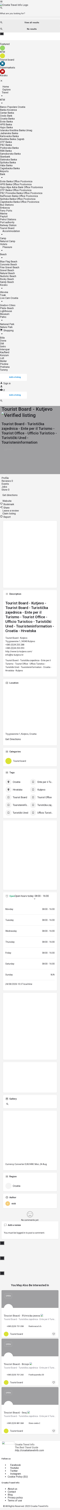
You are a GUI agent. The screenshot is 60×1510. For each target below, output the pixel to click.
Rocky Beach (7, 279)
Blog (10, 1494)
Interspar (5, 349)
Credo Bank (6, 115)
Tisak (3, 295)
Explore (6, 89)
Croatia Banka (7, 118)
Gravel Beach (7, 270)
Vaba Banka (6, 165)
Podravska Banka (9, 147)
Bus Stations (7, 204)
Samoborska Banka (10, 153)
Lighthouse (6, 311)
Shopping (8, 330)
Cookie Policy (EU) (18, 1476)
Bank (2, 174)
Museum (4, 314)
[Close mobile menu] (1, 81)
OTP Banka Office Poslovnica (15, 190)
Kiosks (4, 285)
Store (5, 489)
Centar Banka (7, 112)
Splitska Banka (8, 162)
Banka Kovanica (8, 109)
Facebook (15, 1465)
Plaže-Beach (7, 308)
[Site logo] (14, 5)
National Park (7, 324)
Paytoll (4, 216)
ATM (2, 99)
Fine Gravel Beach (9, 267)
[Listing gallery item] (7, 1104)
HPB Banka (6, 124)
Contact (12, 1491)
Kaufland (4, 352)
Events (6, 483)
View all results (31, 22)
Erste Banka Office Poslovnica (16, 181)
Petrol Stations (8, 219)
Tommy (4, 369)
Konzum (4, 355)
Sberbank (5, 156)
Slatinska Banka (8, 159)
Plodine (4, 364)
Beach (3, 254)
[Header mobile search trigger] (1, 401)
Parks (3, 317)
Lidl (2, 358)
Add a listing (15, 377)
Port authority (7, 222)
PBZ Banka (6, 145)
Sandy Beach (7, 282)
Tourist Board (7, 228)
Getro (3, 346)
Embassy (5, 207)
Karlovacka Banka (9, 136)
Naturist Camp (7, 241)
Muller (3, 361)
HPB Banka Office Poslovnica (16, 184)
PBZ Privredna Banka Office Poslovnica (21, 193)
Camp (3, 238)
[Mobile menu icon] (30, 2)
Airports (4, 171)
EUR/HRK (29, 1164)
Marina (3, 213)
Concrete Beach (8, 264)
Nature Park (6, 327)
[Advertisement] (30, 555)
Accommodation (11, 231)
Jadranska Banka (9, 133)
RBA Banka (6, 150)
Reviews (7, 480)
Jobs (5, 486)
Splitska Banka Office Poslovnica (17, 199)
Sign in (7, 383)
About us (12, 1488)
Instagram (15, 1473)
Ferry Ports (6, 210)
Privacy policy (15, 1497)
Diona (3, 340)
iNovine (4, 292)
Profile (5, 478)
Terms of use (15, 1500)
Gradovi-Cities (7, 305)
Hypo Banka (6, 127)
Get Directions (13, 739)
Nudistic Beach (8, 276)
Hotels (3, 244)
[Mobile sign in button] (1, 386)
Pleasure (7, 247)
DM (2, 343)
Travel (5, 92)
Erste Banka (6, 121)
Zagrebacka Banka (10, 168)
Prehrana (5, 367)
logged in (21, 1233)
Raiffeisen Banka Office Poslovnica (19, 196)
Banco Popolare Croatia (12, 107)
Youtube (14, 1467)
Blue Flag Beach (8, 261)
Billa (2, 337)
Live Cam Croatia (9, 298)
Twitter (14, 1470)
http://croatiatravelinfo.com (29, 1450)
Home (5, 86)
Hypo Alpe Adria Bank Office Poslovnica (21, 187)
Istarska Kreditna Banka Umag (16, 130)
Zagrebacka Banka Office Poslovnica (19, 201)
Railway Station (8, 225)
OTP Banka (6, 142)
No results (32, 29)
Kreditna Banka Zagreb (12, 139)
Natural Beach (7, 273)
